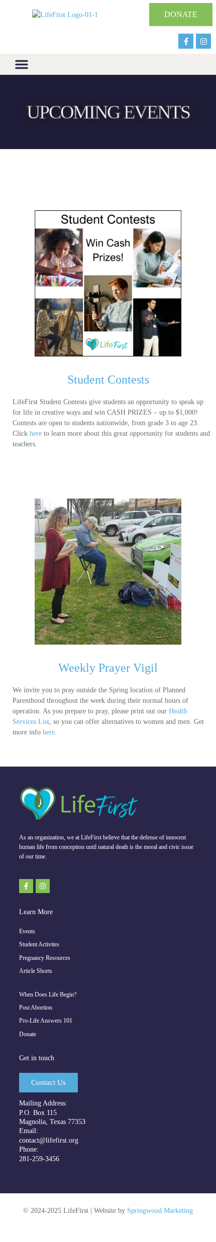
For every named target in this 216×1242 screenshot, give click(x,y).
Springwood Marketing (160, 1210)
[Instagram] (203, 41)
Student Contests (108, 379)
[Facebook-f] (185, 41)
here (36, 433)
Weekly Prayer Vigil (108, 667)
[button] (21, 64)
